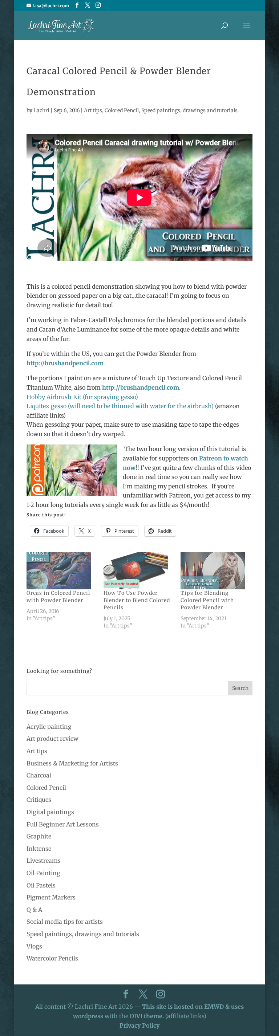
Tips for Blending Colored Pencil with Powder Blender (207, 600)
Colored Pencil (122, 110)
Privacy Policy (139, 1025)
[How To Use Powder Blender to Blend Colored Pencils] (138, 570)
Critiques (39, 799)
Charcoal (39, 775)
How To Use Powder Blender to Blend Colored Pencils (137, 600)
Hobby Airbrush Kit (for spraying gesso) (82, 397)
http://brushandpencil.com (65, 363)
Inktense (39, 848)
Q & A (34, 909)
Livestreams (44, 860)
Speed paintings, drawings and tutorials (189, 110)
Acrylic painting (49, 726)
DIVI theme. (147, 1016)
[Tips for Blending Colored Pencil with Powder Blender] (215, 570)
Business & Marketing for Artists (72, 763)
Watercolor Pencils (52, 958)
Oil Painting (43, 873)
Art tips (93, 110)
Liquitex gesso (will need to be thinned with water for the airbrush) (121, 406)
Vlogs (34, 946)
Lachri (41, 110)
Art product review (52, 738)
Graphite (39, 836)
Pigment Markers (51, 897)
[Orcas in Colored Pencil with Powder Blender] (61, 570)
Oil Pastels (41, 885)
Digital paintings (50, 812)
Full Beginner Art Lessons (63, 824)
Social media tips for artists (65, 921)
